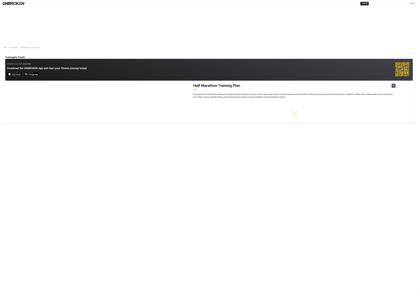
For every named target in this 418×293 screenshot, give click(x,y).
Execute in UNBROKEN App (17, 37)
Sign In (364, 3)
